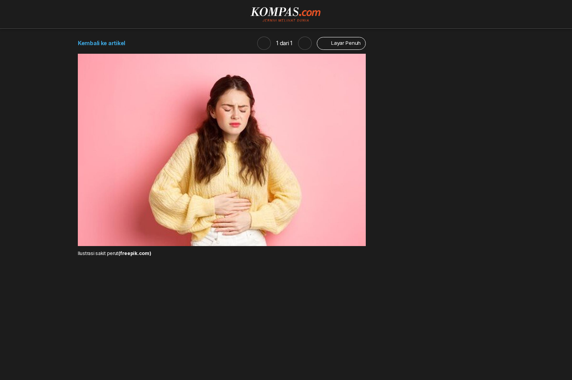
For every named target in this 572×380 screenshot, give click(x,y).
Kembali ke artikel (101, 43)
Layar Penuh (345, 43)
